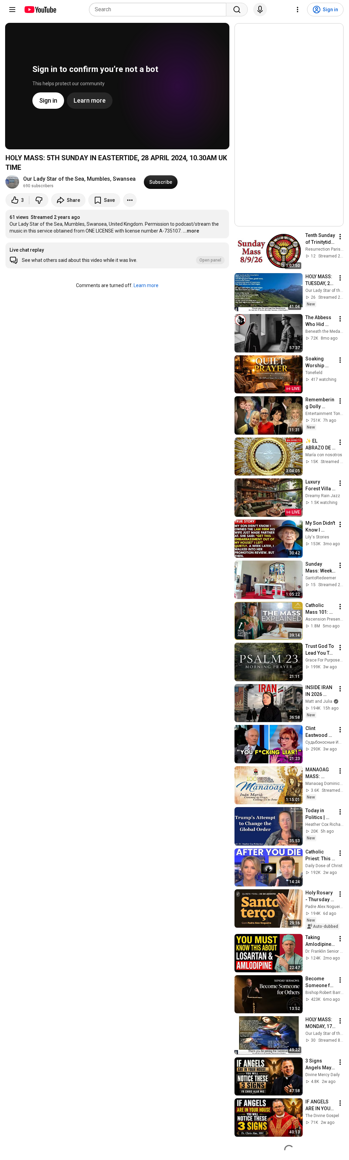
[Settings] (297, 9)
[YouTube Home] (40, 9)
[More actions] (130, 200)
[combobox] (160, 9)
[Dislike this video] (38, 200)
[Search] (237, 9)
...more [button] (191, 231)
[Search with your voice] (260, 9)
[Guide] (12, 9)
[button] (117, 255)
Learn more (146, 285)
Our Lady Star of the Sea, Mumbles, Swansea (79, 179)
